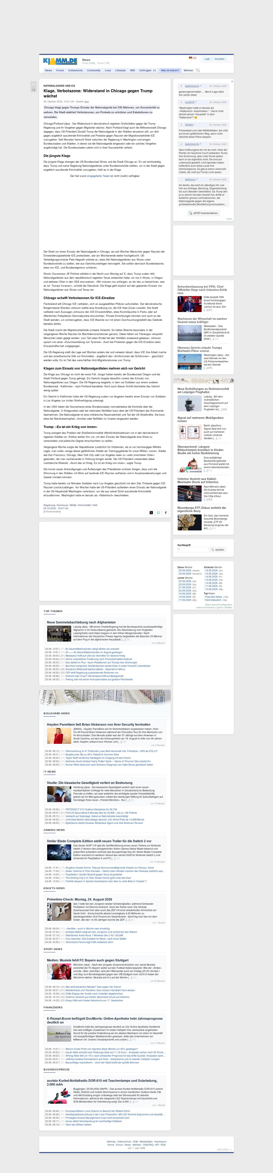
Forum (60, 70)
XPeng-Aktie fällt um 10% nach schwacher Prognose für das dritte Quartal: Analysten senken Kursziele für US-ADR (128, 1055)
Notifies (228, 607)
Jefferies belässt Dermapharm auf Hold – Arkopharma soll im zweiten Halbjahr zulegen (113, 1059)
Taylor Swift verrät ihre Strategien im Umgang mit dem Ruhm (98, 757)
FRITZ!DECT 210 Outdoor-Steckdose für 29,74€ (91, 809)
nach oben (223, 1149)
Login (207, 58)
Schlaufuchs (75, 70)
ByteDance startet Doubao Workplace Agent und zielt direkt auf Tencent (104, 822)
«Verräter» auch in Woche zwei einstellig (88, 928)
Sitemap (111, 1141)
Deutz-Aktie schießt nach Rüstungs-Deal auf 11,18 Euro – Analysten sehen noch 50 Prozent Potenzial (121, 1052)
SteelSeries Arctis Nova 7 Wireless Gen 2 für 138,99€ (94, 935)
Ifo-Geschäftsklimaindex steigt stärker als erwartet (92, 648)
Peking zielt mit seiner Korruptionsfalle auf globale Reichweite (99, 679)
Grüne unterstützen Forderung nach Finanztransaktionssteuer (99, 659)
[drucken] (33, 89)
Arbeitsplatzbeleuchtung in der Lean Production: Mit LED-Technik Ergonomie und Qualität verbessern (120, 1114)
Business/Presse (57, 1069)
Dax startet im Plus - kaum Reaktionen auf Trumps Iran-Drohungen (101, 662)
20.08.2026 (185, 590)
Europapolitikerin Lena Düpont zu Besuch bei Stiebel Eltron (98, 1111)
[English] (194, 58)
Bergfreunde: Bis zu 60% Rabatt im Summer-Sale (92, 754)
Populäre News (213, 596)
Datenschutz (124, 1141)
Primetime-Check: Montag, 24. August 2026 (79, 899)
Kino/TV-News (54, 888)
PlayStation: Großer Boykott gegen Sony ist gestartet (94, 874)
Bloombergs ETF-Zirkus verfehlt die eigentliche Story (201, 509)
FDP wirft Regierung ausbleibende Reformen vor (92, 672)
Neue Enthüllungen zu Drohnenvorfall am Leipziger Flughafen (203, 390)
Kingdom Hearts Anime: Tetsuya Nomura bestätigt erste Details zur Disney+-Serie (110, 867)
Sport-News (53, 949)
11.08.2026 (211, 585)
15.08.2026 (211, 573)
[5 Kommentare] (52, 511)
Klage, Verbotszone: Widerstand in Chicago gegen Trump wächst (98, 93)
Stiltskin (189, 124)
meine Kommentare (205, 607)
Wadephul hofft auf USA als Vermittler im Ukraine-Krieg (95, 655)
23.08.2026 (185, 581)
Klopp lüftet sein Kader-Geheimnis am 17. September (94, 1000)
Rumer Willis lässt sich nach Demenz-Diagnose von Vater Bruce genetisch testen (109, 764)
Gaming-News (54, 829)
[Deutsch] (191, 58)
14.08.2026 (211, 576)
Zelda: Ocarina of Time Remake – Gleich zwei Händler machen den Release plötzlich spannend (118, 871)
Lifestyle (120, 70)
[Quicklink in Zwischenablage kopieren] (33, 84)
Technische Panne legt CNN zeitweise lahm (89, 942)
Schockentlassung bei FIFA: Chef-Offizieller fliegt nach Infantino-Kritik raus (202, 289)
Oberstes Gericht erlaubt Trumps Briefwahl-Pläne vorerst (199, 349)
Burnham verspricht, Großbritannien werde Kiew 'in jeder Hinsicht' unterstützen (108, 665)
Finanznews (53, 1007)
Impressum (160, 1141)
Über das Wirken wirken (79, 1124)
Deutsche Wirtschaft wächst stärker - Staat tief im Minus (95, 669)
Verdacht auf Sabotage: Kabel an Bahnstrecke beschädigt (97, 816)
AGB (135, 1141)
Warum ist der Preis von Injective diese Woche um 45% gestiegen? (102, 1048)
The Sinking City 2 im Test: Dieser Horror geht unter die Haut (98, 877)
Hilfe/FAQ (148, 1144)
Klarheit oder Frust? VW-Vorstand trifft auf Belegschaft (94, 676)
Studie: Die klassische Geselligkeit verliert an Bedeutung (90, 782)
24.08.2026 (185, 573)
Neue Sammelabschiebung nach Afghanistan (81, 622)
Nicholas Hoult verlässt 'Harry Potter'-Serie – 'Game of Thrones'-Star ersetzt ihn (108, 761)
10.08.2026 (211, 589)
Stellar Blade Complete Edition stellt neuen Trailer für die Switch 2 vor (99, 841)
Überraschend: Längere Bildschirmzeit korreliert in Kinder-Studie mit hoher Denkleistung (200, 450)
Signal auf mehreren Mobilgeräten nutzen (200, 419)
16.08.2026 (211, 570)
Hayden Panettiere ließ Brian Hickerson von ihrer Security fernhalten (98, 724)
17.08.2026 (185, 599)
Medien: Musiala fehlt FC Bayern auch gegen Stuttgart (88, 960)
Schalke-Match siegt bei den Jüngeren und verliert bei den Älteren (101, 931)
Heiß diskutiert (213, 599)
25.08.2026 (185, 570)
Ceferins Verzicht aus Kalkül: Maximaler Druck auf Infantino (98, 997)
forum (229, 218)
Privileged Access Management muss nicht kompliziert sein (98, 1117)
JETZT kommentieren (205, 213)
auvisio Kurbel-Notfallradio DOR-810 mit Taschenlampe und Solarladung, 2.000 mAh (102, 1082)
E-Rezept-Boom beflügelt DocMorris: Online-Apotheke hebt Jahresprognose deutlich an (105, 1020)
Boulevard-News (57, 713)
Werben (188, 70)
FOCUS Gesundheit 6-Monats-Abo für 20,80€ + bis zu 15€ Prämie (101, 812)
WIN (132, 70)
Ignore (220, 607)
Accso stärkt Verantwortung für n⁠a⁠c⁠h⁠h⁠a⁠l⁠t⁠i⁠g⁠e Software (94, 1121)
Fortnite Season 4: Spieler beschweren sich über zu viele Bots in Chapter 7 (106, 881)
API (157, 1144)
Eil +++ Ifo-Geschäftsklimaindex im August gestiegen (94, 652)
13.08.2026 (211, 579)
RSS (163, 1144)
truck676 (189, 102)
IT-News (50, 771)
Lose (108, 70)
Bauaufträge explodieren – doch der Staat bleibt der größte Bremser (102, 1062)
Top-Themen (53, 611)
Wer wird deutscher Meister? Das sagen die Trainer (93, 986)
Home (111, 1144)
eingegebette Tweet (98, 176)
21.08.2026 (185, 587)
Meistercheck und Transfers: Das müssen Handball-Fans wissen (100, 990)
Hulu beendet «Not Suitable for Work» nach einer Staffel (96, 938)
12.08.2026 (211, 583)
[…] (123, 639)
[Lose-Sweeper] (198, 71)
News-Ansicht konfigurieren (218, 604)
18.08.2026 (185, 596)
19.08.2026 (185, 593)
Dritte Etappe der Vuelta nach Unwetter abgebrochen (94, 993)
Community (94, 70)
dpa (87, 101)
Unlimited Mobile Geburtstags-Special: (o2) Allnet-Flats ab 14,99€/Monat (105, 819)
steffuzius (190, 179)
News (48, 70)
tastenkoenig (192, 85)
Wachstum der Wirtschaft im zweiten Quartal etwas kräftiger (202, 320)
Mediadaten (146, 1141)
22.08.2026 (185, 584)
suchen (219, 549)
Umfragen (147, 70)
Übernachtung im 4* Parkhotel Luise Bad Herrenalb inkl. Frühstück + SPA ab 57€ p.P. (111, 751)
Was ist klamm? (170, 70)
